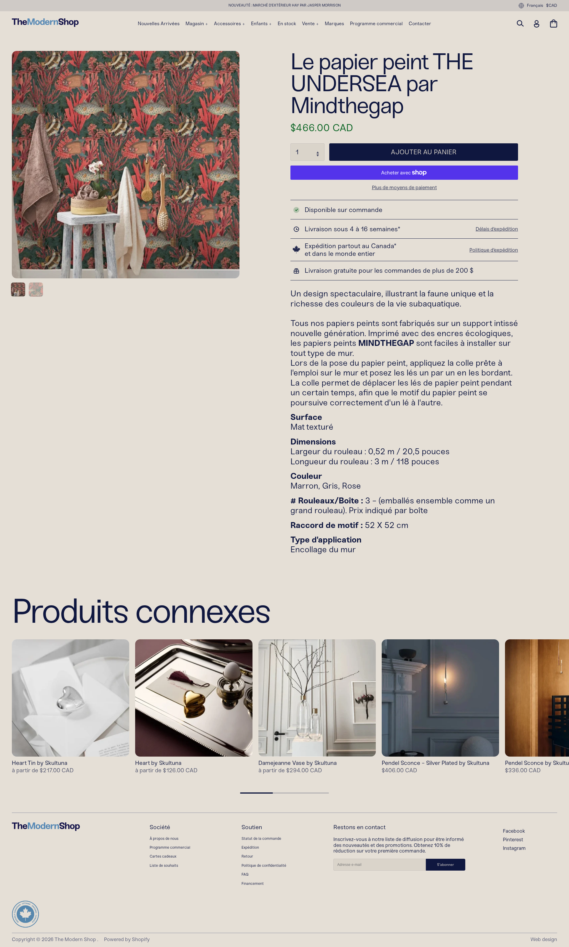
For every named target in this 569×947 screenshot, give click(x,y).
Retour (247, 856)
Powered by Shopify (127, 939)
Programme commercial (376, 23)
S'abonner (445, 865)
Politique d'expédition (493, 250)
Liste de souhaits (164, 865)
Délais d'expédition (497, 229)
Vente (309, 23)
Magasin (195, 23)
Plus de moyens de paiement (404, 187)
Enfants (260, 23)
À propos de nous (164, 838)
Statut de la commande (261, 838)
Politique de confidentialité (264, 865)
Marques (334, 23)
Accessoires (228, 23)
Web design (543, 939)
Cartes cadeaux (163, 856)
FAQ (245, 874)
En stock (287, 23)
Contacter (420, 23)
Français (535, 5)
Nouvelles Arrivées (159, 23)
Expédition (250, 847)
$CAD (551, 6)
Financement (253, 883)
